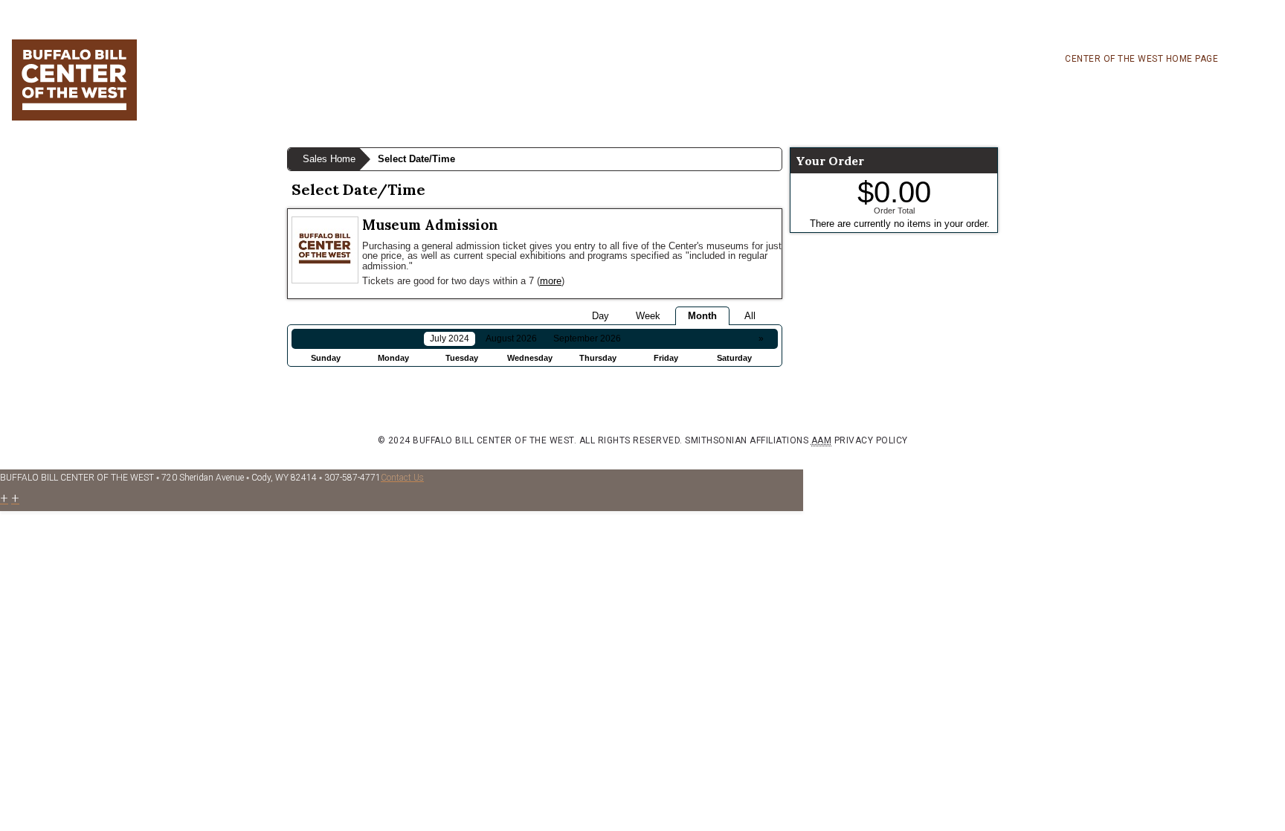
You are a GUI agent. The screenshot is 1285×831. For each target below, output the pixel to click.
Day (600, 315)
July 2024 (449, 338)
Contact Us (402, 477)
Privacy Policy (871, 440)
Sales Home (329, 158)
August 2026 (511, 338)
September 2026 (587, 338)
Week (648, 315)
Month (702, 315)
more (550, 280)
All (750, 315)
